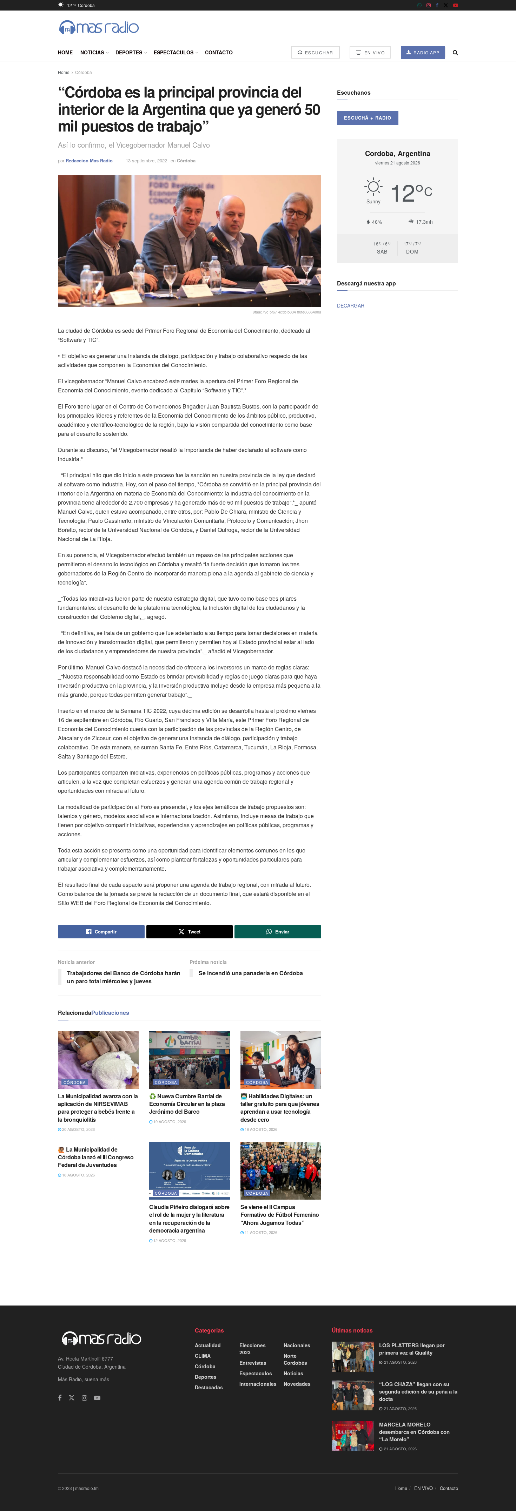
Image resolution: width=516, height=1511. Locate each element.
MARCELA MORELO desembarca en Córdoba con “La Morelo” (414, 1432)
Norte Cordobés (295, 1359)
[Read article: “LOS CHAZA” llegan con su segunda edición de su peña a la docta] (353, 1396)
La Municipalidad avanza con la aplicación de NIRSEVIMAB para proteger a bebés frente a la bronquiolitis (98, 1108)
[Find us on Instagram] (428, 5)
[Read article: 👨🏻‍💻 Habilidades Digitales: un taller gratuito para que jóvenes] (280, 1059)
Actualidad (208, 1345)
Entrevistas (252, 1362)
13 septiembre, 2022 (146, 160)
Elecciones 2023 (252, 1349)
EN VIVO (374, 52)
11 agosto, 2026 (260, 1232)
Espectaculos (173, 52)
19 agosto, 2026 (169, 1121)
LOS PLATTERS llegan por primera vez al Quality (412, 1348)
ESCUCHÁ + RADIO (367, 117)
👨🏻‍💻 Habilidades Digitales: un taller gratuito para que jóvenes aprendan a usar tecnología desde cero (279, 1108)
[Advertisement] (258, 1274)
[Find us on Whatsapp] (419, 5)
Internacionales (258, 1383)
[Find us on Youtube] (455, 5)
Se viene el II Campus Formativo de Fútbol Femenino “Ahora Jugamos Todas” (279, 1215)
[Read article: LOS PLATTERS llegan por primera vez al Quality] (353, 1357)
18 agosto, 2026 (260, 1129)
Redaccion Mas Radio (89, 160)
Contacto (219, 52)
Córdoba (83, 72)
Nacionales (297, 1345)
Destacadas (209, 1387)
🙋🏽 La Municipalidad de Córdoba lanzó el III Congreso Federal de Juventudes (96, 1157)
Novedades (297, 1383)
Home (65, 52)
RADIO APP (425, 52)
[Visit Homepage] (99, 27)
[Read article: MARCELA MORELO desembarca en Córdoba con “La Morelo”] (353, 1436)
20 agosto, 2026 (78, 1129)
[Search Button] (455, 52)
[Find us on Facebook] (437, 5)
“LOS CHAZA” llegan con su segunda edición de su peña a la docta (418, 1391)
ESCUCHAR (318, 52)
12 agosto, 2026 (169, 1240)
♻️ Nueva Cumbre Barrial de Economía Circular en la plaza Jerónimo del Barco (187, 1104)
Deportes (128, 52)
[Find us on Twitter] (445, 5)
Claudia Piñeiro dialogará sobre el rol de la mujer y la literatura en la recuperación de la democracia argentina (189, 1218)
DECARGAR (350, 305)
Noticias (92, 52)
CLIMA (203, 1355)
